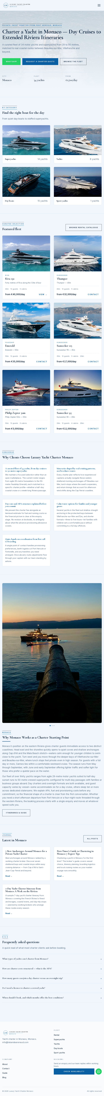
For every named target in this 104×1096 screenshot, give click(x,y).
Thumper (62, 278)
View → (43, 294)
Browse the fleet (73, 61)
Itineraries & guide (16, 813)
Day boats (58, 1048)
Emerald (10, 345)
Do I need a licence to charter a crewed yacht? (23, 988)
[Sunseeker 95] (78, 388)
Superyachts (59, 1039)
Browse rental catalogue (83, 227)
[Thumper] (78, 253)
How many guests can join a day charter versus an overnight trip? (32, 978)
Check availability (74, 1071)
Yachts (57, 1044)
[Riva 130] (26, 253)
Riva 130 (9, 278)
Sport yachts (59, 1052)
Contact (93, 294)
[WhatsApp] (99, 1071)
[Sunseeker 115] (78, 321)
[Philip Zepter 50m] (26, 388)
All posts (92, 839)
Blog (4, 1077)
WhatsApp (11, 61)
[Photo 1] (50, 725)
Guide (4, 1073)
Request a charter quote (40, 61)
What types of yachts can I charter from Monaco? (25, 958)
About (4, 1064)
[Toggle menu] (99, 5)
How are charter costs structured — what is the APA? (27, 968)
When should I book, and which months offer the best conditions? (33, 997)
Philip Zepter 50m (15, 413)
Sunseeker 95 (64, 413)
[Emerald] (26, 321)
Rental (56, 1035)
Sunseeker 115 (64, 345)
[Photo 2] (52, 725)
